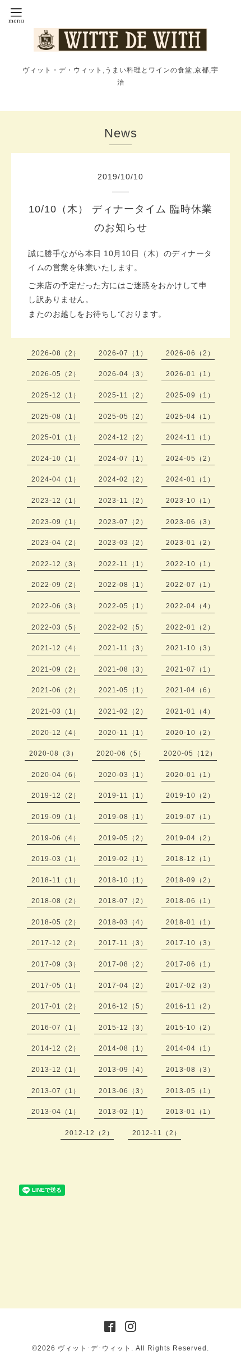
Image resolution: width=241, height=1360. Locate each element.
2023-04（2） (55, 543)
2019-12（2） (55, 795)
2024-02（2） (123, 479)
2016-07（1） (55, 1027)
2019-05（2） (123, 838)
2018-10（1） (123, 880)
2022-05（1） (123, 606)
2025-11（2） (123, 395)
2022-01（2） (190, 627)
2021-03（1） (55, 711)
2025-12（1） (55, 395)
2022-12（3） (55, 564)
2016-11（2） (190, 1006)
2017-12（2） (55, 943)
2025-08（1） (55, 416)
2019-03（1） (55, 859)
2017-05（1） (55, 985)
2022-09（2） (55, 585)
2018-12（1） (190, 859)
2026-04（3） (123, 374)
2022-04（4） (190, 606)
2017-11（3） (123, 943)
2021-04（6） (190, 690)
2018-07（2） (123, 901)
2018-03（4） (123, 922)
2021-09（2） (55, 669)
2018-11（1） (55, 880)
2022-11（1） (123, 564)
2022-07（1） (190, 585)
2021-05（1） (123, 690)
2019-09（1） (55, 817)
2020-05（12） (190, 753)
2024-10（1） (55, 458)
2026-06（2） (190, 353)
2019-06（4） (55, 838)
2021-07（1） (190, 669)
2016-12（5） (123, 1006)
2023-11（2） (123, 501)
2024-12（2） (123, 437)
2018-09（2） (190, 880)
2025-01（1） (55, 437)
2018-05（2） (55, 922)
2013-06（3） (123, 1091)
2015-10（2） (190, 1027)
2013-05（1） (190, 1091)
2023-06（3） (190, 522)
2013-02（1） (123, 1112)
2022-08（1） (123, 585)
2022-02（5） (123, 627)
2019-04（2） (190, 838)
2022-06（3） (55, 606)
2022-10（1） (190, 564)
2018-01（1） (190, 922)
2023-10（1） (190, 501)
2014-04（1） (190, 1048)
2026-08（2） (55, 353)
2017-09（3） (55, 964)
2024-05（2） (190, 458)
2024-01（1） (190, 479)
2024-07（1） (123, 458)
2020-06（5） (120, 753)
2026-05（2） (55, 374)
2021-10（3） (190, 648)
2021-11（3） (123, 648)
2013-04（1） (55, 1112)
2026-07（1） (123, 353)
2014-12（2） (55, 1048)
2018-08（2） (55, 901)
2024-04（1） (55, 479)
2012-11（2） (156, 1133)
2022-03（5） (55, 627)
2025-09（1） (190, 395)
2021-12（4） (55, 648)
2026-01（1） (190, 374)
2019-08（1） (123, 817)
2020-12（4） (55, 733)
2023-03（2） (123, 543)
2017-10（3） (190, 943)
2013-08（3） (190, 1070)
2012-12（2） (89, 1133)
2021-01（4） (190, 711)
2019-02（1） (123, 859)
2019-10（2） (190, 795)
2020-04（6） (55, 775)
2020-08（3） (53, 753)
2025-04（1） (190, 416)
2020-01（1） (190, 775)
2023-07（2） (123, 522)
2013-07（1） (55, 1091)
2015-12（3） (123, 1027)
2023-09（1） (55, 522)
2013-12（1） (55, 1070)
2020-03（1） (123, 775)
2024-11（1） (190, 437)
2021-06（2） (55, 690)
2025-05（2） (123, 416)
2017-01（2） (55, 1006)
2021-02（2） (123, 711)
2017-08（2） (123, 964)
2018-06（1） (190, 901)
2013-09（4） (123, 1070)
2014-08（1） (123, 1048)
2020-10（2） (190, 733)
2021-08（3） (123, 669)
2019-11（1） (123, 795)
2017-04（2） (123, 985)
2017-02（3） (190, 985)
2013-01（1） (190, 1112)
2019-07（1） (190, 817)
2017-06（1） (190, 964)
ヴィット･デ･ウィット (94, 1348)
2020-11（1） (123, 733)
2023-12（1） (55, 501)
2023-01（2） (190, 543)
